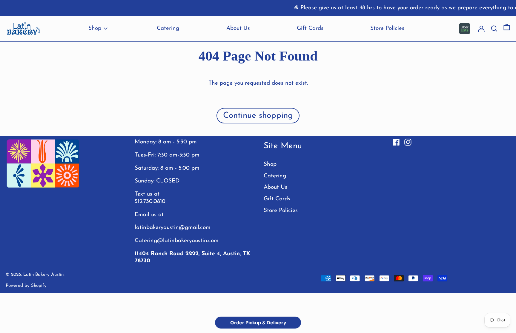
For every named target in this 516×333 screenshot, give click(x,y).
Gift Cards (277, 199)
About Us (275, 187)
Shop (270, 164)
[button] (506, 29)
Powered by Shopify (26, 286)
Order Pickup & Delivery (258, 323)
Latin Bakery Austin (43, 274)
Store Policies (281, 210)
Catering (275, 176)
